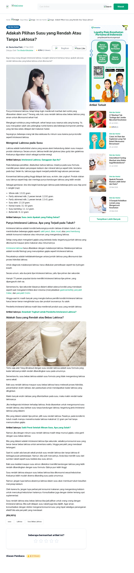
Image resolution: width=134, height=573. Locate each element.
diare (53, 231)
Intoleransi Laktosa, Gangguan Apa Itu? (41, 160)
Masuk (121, 6)
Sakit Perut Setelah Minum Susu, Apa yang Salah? (46, 427)
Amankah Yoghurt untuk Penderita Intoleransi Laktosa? (49, 312)
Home (8, 20)
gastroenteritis (66, 290)
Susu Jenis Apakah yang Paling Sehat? (41, 217)
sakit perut (45, 231)
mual (58, 231)
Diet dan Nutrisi (41, 20)
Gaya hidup (24, 20)
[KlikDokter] (22, 6)
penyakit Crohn (23, 293)
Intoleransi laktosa (14, 248)
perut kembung (73, 231)
